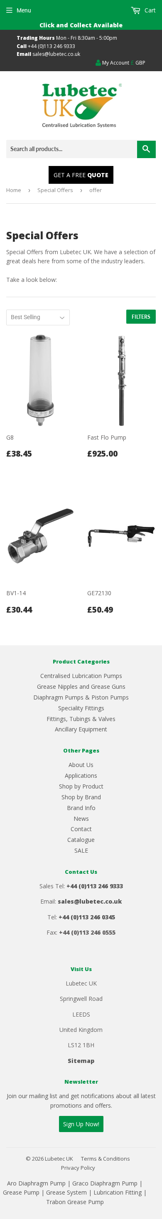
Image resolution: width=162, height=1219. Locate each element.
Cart (149, 10)
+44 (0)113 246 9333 (51, 46)
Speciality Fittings (81, 708)
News (81, 818)
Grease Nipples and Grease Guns (81, 686)
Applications (81, 775)
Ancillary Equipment (81, 729)
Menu (24, 10)
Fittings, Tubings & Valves (81, 719)
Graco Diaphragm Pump (104, 1183)
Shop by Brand (81, 797)
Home (13, 190)
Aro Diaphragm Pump (36, 1183)
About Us (81, 765)
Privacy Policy (78, 1167)
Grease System (66, 1192)
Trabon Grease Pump (75, 1202)
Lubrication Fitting (117, 1192)
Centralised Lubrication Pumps (81, 676)
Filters (141, 317)
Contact (81, 829)
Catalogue (81, 840)
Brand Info (81, 808)
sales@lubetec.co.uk (56, 54)
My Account (115, 62)
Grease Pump (21, 1192)
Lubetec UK (59, 1158)
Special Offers (55, 190)
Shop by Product (81, 786)
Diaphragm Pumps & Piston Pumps (81, 697)
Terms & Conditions (105, 1158)
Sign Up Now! (81, 1124)
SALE (81, 850)
